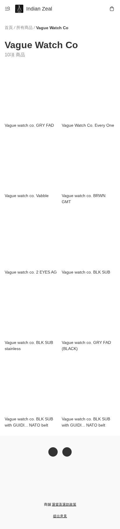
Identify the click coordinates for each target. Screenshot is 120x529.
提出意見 (60, 516)
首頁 (9, 27)
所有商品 (24, 27)
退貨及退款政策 (64, 504)
